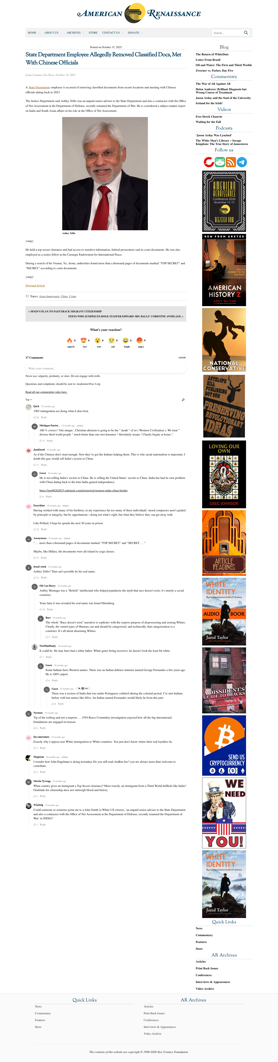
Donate (133, 33)
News (199, 928)
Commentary (224, 77)
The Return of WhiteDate (212, 54)
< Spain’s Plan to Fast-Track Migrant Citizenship (65, 311)
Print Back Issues (207, 968)
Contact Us (111, 33)
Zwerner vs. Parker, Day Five (214, 70)
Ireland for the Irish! (209, 103)
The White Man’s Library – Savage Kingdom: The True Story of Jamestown (222, 142)
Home (32, 33)
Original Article (35, 285)
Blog (224, 47)
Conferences (204, 975)
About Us (51, 33)
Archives (74, 33)
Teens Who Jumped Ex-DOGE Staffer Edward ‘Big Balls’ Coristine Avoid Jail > (125, 316)
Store (93, 33)
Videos (224, 110)
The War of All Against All (213, 83)
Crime (72, 296)
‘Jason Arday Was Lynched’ (214, 135)
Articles (201, 961)
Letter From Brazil (208, 60)
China (64, 296)
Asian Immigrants (49, 296)
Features (201, 942)
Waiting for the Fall (208, 122)
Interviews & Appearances (213, 982)
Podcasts (224, 128)
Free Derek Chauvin (209, 116)
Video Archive (205, 989)
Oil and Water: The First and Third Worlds (224, 65)
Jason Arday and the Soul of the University (223, 98)
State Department (39, 87)
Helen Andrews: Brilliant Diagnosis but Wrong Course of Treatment (221, 91)
